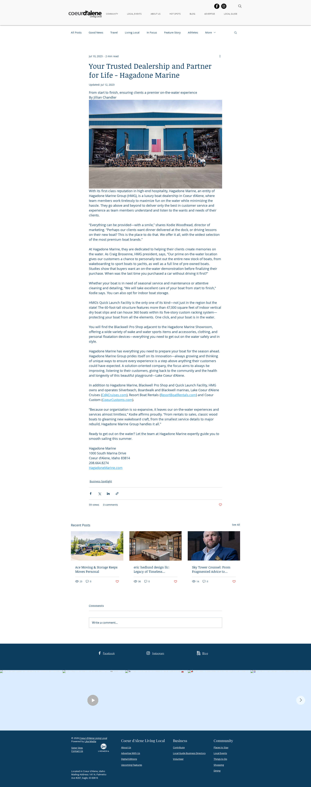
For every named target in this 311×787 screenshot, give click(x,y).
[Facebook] (216, 6)
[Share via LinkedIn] (108, 493)
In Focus (152, 32)
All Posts (76, 32)
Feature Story (172, 32)
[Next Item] (300, 700)
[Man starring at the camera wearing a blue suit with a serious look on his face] (214, 546)
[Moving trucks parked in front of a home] (97, 546)
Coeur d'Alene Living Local (93, 738)
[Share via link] (117, 493)
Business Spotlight (101, 481)
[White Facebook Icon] (99, 653)
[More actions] (220, 56)
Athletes (193, 32)
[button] (113, 14)
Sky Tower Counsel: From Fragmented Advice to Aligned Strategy (211, 569)
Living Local (132, 32)
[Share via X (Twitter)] (99, 493)
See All (236, 524)
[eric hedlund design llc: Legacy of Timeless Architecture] (155, 546)
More (208, 32)
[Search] (240, 6)
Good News (96, 32)
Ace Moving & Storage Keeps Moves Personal (96, 569)
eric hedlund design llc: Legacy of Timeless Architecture (151, 569)
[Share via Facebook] (90, 493)
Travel (114, 32)
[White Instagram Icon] (148, 653)
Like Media (90, 741)
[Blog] (198, 653)
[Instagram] (223, 6)
